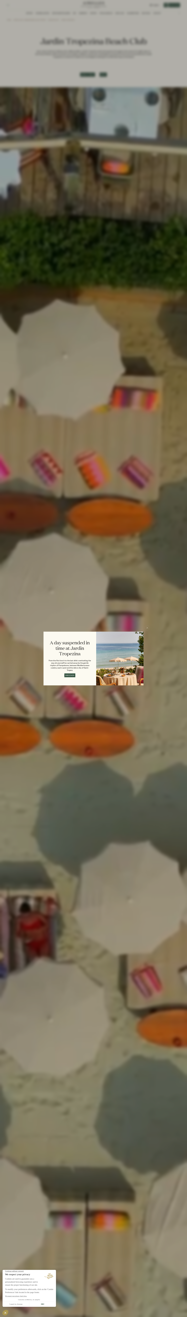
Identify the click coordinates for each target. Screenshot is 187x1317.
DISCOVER (69, 675)
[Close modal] (147, 627)
